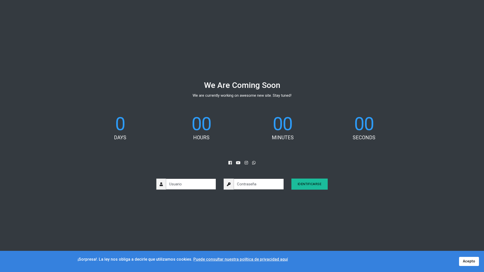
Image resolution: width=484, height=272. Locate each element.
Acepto (469, 261)
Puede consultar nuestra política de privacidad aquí (240, 259)
